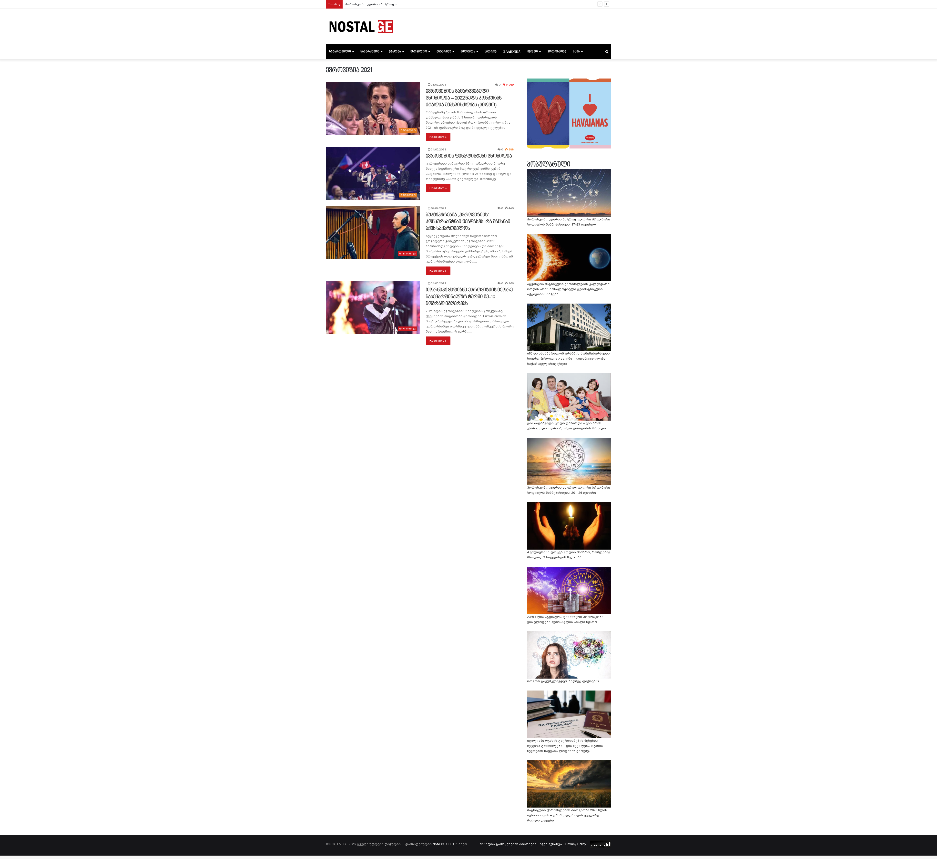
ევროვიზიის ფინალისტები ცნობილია (469, 156)
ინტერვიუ (444, 52)
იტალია (395, 52)
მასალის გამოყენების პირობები (508, 844)
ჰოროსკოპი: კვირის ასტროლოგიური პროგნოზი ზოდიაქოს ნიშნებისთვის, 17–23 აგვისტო (421, 4)
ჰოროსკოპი (556, 52)
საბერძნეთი (369, 52)
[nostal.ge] (361, 27)
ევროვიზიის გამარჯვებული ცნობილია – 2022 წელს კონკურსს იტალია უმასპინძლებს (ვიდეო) (464, 98)
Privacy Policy (575, 844)
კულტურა (468, 52)
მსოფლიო (418, 52)
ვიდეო (532, 52)
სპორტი (491, 52)
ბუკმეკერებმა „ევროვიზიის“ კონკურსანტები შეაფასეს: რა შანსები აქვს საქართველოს (468, 222)
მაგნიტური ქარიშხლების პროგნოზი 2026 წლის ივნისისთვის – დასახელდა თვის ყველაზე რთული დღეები (567, 815)
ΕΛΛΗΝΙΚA (511, 52)
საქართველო (340, 52)
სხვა (576, 52)
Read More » (438, 136)
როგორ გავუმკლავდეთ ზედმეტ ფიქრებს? (563, 681)
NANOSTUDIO (443, 844)
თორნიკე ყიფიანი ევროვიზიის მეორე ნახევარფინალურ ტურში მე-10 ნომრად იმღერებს (469, 297)
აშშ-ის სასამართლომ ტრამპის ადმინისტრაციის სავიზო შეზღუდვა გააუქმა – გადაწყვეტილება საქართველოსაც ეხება (568, 358)
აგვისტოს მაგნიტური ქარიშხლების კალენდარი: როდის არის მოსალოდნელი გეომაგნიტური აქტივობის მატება (568, 289)
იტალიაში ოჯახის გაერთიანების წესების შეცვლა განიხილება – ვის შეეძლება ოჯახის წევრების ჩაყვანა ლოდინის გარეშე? (565, 746)
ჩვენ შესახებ (551, 844)
